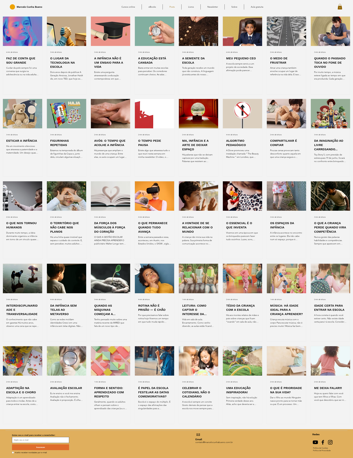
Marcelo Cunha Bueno (29, 7)
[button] (340, 7)
